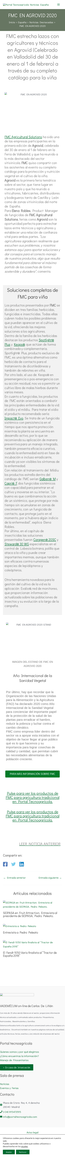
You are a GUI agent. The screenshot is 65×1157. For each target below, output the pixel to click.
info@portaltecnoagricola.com (20, 1116)
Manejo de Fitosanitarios (14, 1060)
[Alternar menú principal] (58, 4)
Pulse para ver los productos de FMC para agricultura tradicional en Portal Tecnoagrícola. (32, 797)
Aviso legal (32, 1132)
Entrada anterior (14, 877)
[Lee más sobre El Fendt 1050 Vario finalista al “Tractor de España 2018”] (32, 944)
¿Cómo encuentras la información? (19, 1056)
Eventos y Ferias (9, 1088)
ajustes (24, 1146)
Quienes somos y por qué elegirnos (19, 1051)
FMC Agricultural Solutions (23, 137)
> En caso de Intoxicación (16, 1067)
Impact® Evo (14, 418)
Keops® (19, 344)
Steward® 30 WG (17, 544)
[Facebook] (5, 864)
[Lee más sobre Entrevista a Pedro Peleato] (19, 925)
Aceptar (9, 1152)
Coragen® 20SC (44, 539)
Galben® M (47, 479)
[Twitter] (13, 864)
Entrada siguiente (50, 877)
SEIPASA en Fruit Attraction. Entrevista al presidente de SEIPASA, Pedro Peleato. (30, 914)
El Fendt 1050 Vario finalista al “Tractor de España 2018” (30, 954)
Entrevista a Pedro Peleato (20, 932)
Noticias (4, 1084)
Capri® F (11, 483)
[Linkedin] (21, 864)
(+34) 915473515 (12, 1112)
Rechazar (22, 1152)
